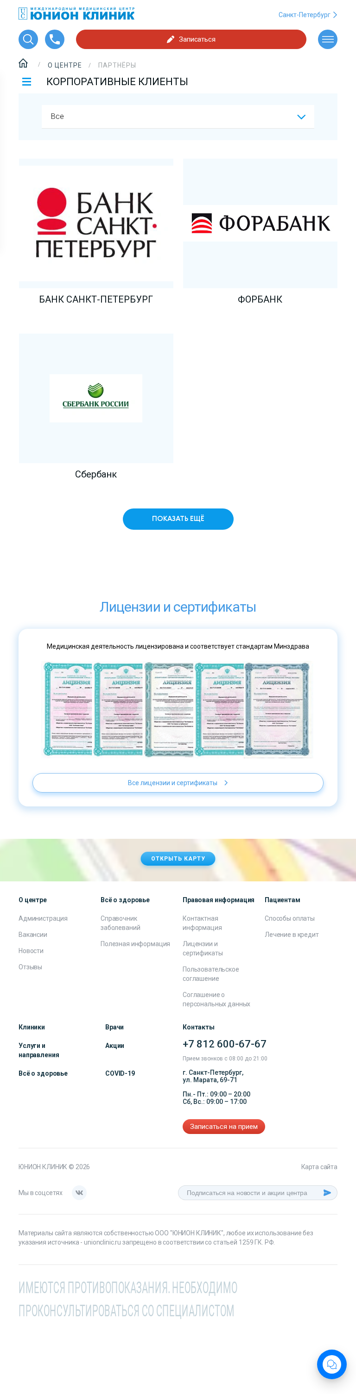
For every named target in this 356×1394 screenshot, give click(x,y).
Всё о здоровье (43, 1073)
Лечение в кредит (292, 934)
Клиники (32, 1027)
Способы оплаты (290, 918)
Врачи (114, 1027)
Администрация (43, 918)
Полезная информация (135, 944)
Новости (31, 950)
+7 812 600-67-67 (225, 1044)
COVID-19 (120, 1073)
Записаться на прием (224, 1126)
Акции (114, 1045)
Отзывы (30, 967)
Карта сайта (319, 1167)
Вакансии (33, 934)
